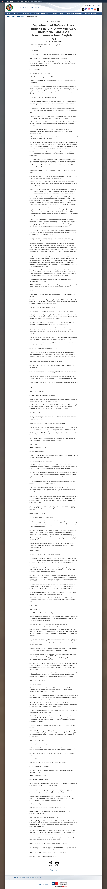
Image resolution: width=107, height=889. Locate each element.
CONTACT (54, 13)
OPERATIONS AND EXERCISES (40, 13)
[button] (37, 1)
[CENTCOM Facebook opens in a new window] (86, 9)
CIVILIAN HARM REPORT (91, 13)
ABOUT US (15, 13)
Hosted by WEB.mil (43, 884)
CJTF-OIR (54, 870)
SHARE (50, 865)
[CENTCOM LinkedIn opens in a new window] (92, 9)
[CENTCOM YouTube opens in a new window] (95, 9)
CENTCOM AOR (25, 13)
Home (8, 13)
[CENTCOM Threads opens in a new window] (98, 9)
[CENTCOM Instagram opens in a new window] (89, 9)
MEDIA (62, 13)
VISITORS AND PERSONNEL (74, 13)
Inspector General (25, 877)
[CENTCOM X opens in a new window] (83, 9)
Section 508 (38, 877)
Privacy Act (34, 877)
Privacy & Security (17, 877)
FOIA (30, 877)
